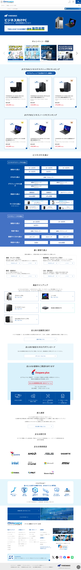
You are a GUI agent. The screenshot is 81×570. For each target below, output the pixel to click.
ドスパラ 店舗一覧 (43, 532)
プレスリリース (42, 540)
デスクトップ (14, 263)
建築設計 (32, 192)
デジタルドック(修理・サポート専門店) (45, 535)
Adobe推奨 (32, 196)
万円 (32, 168)
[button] (76, 53)
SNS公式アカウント (43, 542)
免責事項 (19, 565)
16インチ (66, 237)
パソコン (9, 8)
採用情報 (41, 544)
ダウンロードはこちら (40, 356)
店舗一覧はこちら (40, 339)
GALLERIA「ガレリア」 (12, 532)
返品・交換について (21, 540)
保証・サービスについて (22, 541)
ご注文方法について (21, 532)
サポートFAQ (31, 534)
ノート (30, 263)
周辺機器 (9, 545)
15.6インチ (49, 237)
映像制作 (49, 192)
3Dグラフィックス (66, 192)
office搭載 (49, 196)
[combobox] (43, 5)
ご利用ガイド (21, 529)
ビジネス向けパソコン (11, 541)
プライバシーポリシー (27, 565)
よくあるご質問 (21, 545)
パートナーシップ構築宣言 (48, 567)
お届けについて (21, 536)
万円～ (49, 171)
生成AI (36, 242)
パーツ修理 (31, 538)
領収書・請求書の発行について (23, 538)
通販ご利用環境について (22, 543)
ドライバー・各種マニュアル (34, 541)
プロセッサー (49, 177)
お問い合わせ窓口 (32, 532)
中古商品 (9, 547)
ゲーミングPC (10, 534)
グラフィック (61, 231)
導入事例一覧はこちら (40, 426)
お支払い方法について (22, 534)
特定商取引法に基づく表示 (26, 567)
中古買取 (9, 549)
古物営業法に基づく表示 (15, 567)
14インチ (32, 237)
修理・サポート (32, 529)
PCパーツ (9, 543)
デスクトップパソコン (11, 538)
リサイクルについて (32, 540)
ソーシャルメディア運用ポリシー (38, 565)
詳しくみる (40, 499)
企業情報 (42, 537)
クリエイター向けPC (11, 536)
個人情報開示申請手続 (37, 567)
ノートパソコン (10, 540)
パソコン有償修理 (32, 536)
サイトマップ (13, 565)
